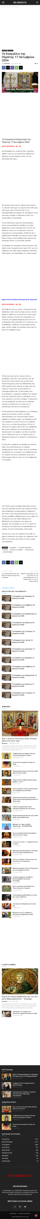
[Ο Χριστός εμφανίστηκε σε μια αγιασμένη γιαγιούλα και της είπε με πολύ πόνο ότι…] (6, 809)
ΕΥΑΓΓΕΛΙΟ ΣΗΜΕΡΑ (7, 552)
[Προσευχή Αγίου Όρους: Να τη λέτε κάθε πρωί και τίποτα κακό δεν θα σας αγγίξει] (6, 773)
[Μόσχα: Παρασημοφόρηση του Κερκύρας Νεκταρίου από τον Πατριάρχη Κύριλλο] (6, 1076)
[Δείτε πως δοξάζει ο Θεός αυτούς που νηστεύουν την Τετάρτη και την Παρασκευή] (6, 862)
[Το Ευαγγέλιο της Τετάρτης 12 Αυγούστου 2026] (6, 695)
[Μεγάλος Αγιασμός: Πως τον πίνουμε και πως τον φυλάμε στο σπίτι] (6, 870)
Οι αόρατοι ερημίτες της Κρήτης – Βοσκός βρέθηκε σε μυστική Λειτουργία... (23, 878)
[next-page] (6, 702)
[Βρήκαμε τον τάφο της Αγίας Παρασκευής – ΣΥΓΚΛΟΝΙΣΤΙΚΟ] (6, 826)
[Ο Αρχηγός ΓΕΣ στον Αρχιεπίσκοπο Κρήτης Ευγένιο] (6, 1085)
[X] (8, 67)
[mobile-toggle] (3, 2)
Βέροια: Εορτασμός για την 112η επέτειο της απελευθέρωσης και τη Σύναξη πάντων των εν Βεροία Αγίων (29, 577)
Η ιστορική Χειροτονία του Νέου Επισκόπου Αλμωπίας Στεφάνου (10, 575)
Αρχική (3, 7)
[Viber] (12, 67)
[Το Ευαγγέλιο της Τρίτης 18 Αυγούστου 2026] (6, 642)
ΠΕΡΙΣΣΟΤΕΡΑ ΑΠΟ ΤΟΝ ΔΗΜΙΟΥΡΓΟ (14, 591)
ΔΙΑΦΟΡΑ (9, 7)
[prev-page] (3, 702)
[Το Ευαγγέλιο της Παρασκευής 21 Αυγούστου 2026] (6, 616)
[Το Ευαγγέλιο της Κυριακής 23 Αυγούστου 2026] (6, 598)
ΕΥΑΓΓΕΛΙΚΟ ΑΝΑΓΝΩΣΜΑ (24, 547)
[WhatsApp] (16, 67)
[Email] (21, 67)
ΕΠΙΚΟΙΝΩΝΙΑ (13, 1213)
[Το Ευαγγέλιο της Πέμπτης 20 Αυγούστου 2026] (6, 625)
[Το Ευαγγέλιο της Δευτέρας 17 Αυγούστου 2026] (6, 651)
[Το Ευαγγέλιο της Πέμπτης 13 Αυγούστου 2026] (6, 686)
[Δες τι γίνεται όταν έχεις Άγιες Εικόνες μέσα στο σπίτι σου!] (20, 723)
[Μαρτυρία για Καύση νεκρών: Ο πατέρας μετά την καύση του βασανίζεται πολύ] (6, 853)
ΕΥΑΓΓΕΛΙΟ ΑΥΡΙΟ (29, 549)
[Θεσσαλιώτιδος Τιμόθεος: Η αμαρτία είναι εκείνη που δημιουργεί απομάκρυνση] (6, 1094)
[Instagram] (20, 1207)
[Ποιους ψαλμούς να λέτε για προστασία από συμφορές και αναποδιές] (6, 791)
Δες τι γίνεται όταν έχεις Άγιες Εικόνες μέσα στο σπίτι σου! (19, 739)
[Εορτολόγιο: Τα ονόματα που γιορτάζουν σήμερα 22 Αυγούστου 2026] (6, 1014)
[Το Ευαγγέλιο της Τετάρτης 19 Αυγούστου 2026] (6, 633)
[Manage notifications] (36, 1215)
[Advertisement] (20, 29)
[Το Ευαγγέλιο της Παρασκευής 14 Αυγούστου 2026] (6, 677)
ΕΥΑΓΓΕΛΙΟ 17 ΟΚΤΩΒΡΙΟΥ (16, 549)
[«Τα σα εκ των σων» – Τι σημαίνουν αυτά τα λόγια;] (6, 844)
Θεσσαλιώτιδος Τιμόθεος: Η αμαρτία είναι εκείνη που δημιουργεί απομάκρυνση (24, 1093)
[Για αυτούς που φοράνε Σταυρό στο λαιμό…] (6, 764)
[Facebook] (4, 67)
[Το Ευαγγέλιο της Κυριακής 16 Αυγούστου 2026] (6, 660)
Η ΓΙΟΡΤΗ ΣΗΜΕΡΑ (9, 965)
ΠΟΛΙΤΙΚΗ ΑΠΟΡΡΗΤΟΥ (24, 1213)
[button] (37, 2)
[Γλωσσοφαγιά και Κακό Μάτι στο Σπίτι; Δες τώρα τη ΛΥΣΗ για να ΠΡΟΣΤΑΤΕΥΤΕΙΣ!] (6, 897)
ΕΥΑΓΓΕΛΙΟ (16, 7)
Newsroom (7, 63)
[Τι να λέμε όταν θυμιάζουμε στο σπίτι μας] (6, 906)
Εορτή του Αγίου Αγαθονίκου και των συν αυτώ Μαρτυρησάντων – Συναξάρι (20, 997)
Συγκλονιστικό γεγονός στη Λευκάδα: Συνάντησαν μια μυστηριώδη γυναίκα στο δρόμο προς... (25, 799)
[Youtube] (25, 1207)
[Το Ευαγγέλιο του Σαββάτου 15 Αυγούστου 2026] (6, 669)
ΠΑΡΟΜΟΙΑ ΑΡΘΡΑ (8, 588)
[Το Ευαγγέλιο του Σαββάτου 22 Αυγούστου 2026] (6, 607)
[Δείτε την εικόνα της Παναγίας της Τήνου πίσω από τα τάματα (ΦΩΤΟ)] (6, 888)
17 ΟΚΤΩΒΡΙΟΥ (12, 547)
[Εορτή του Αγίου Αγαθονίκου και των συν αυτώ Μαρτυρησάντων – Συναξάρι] (20, 981)
